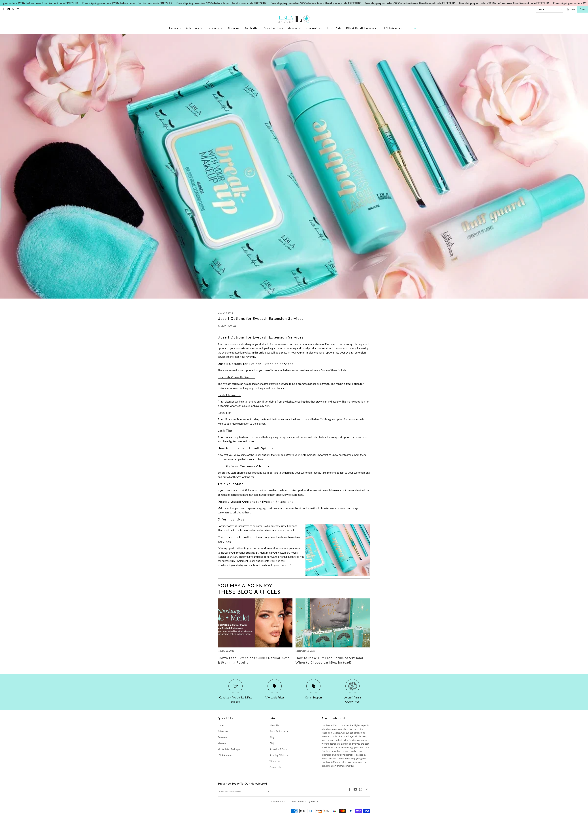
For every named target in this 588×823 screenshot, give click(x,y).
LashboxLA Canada (287, 801)
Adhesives (223, 731)
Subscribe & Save (278, 749)
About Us (274, 725)
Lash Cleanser (229, 395)
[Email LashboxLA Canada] (18, 9)
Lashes (221, 725)
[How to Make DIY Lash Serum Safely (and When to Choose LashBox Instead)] (333, 646)
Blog (272, 737)
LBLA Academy (225, 755)
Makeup (222, 743)
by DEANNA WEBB (227, 325)
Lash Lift (225, 412)
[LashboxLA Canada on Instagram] (13, 9)
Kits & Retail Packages (229, 749)
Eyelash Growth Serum (236, 377)
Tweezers (222, 737)
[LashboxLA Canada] (294, 19)
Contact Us (275, 767)
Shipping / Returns (279, 755)
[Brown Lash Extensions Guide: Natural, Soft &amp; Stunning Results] (255, 646)
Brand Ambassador (279, 731)
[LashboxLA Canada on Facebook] (3, 9)
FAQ (272, 743)
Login (572, 9)
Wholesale (275, 761)
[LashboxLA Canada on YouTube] (8, 9)
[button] (175, 28)
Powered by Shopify (308, 801)
